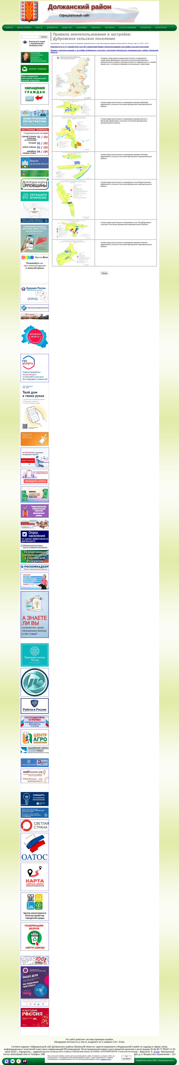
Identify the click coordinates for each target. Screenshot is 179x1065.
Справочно (145, 28)
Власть (39, 28)
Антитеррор (161, 28)
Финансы (96, 28)
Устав (156, 1052)
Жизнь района (24, 28)
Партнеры (110, 28)
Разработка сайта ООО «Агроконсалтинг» (155, 1060)
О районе (8, 28)
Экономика (81, 28)
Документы (52, 28)
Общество (67, 28)
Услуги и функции (127, 28)
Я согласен (126, 1057)
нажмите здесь (106, 1059)
